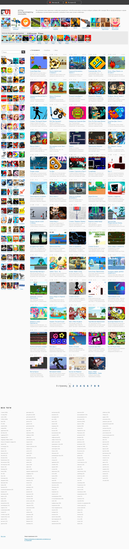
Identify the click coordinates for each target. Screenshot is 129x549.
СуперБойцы (92, 171)
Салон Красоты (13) (82, 462)
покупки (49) (55, 510)
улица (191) (105, 426)
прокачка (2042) (81, 421)
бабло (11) (3, 448)
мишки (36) (54, 423)
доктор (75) (29, 421)
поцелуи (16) (55, 514)
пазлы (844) (54, 476)
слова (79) (79, 478)
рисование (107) (81, 444)
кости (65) (28, 485)
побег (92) (54, 500)
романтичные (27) (81, 448)
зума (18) (28, 455)
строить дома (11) (81, 505)
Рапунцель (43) (81, 432)
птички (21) (80, 428)
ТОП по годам (32, 33)
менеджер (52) (55, 417)
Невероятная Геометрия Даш (77, 121)
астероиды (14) (4, 446)
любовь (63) (29, 512)
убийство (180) (106, 412)
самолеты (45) (80, 464)
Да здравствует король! (37, 246)
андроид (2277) (4, 435)
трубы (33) (79, 523)
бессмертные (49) (5, 464)
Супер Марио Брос (35, 71)
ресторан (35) (80, 439)
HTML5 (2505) (4, 419)
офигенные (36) (55, 471)
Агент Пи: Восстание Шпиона (96, 121)
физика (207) (106, 444)
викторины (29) (4, 494)
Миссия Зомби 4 (34, 146)
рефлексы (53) (80, 441)
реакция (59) (80, 437)
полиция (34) (55, 512)
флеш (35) (105, 446)
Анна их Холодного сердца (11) (8, 441)
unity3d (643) (4, 426)
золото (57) (29, 451)
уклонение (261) (106, 419)
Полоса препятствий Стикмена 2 (55, 72)
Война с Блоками (74, 346)
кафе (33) (28, 466)
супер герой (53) (81, 507)
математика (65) (56, 412)
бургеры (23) (4, 487)
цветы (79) (105, 462)
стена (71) (79, 496)
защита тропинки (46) (31, 446)
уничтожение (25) (107, 432)
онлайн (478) (55, 464)
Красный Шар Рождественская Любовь (115, 222)
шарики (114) (106, 469)
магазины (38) (29, 514)
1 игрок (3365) (4, 412)
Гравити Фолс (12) (5, 516)
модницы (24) (55, 426)
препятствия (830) (56, 516)
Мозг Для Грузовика (55, 121)
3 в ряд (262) (4, 414)
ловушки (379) (29, 505)
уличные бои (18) (107, 428)
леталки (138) (29, 498)
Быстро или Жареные (75, 371)
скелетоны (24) (81, 476)
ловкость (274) (29, 503)
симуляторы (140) (81, 471)
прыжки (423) (80, 426)
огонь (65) (54, 457)
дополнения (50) (30, 426)
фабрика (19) (106, 437)
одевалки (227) (55, 462)
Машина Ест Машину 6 (95, 96)
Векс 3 (110, 171)
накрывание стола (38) (57, 444)
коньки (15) (29, 482)
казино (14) (29, 460)
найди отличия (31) (56, 439)
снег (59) (79, 480)
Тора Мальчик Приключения (96, 321)
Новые (41, 33)
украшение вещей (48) (108, 423)
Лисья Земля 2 (54, 196)
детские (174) (4, 521)
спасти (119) (80, 489)
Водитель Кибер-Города (95, 221)
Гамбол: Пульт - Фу (55, 271)
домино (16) (29, 423)
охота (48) (54, 473)
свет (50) (79, 466)
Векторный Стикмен (55, 371)
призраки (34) (55, 521)
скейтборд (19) (80, 473)
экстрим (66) (106, 480)
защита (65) (29, 444)
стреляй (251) (80, 500)
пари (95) (54, 480)
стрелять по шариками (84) (83, 503)
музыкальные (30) (56, 432)
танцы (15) (79, 512)
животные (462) (30, 432)
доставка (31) (29, 428)
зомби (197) (29, 453)
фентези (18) (106, 441)
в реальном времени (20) (7, 489)
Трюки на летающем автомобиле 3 (75, 197)
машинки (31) (55, 414)
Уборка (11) (105, 414)
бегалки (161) (4, 457)
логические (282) (30, 507)
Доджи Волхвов (93, 196)
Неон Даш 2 (53, 346)
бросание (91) (4, 482)
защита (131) (29, 441)
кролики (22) (29, 491)
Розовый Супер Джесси (75, 96)
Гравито (71, 146)
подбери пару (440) (56, 503)
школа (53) (105, 476)
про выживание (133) (82, 414)
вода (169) (3, 498)
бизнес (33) (3, 466)
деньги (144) (4, 519)
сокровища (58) (81, 482)
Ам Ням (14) (4, 432)
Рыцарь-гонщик (34, 171)
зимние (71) (29, 448)
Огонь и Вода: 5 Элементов (116, 246)
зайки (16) (28, 437)
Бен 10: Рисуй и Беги (114, 346)
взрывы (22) (4, 491)
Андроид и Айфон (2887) (7, 439)
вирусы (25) (4, 496)
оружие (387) (55, 466)
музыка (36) (55, 430)
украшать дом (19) (107, 421)
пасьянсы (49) (55, 485)
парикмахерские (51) (57, 482)
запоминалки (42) (30, 439)
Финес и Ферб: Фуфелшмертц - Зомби (95, 372)
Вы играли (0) (72, 2)
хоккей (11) (105, 460)
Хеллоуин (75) (106, 455)
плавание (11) (55, 491)
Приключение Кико (55, 246)
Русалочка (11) (80, 451)
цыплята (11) (106, 466)
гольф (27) (3, 512)
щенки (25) (105, 478)
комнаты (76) (29, 480)
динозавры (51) (30, 412)
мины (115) (54, 421)
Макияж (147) (29, 521)
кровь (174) (29, 489)
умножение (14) (106, 430)
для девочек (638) (30, 414)
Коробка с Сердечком (114, 196)
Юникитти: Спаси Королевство (35, 322)
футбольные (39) (107, 453)
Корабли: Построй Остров (57, 321)
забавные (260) (30, 435)
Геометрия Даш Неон (94, 346)
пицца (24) (54, 489)
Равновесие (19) (81, 430)
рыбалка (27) (80, 453)
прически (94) (80, 412)
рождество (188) (81, 446)
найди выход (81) (56, 437)
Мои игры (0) (55, 2)
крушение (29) (29, 494)
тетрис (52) (80, 521)
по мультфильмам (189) (57, 498)
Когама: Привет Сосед (75, 271)
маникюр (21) (29, 523)
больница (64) (4, 478)
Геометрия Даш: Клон (94, 71)
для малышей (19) (30, 417)
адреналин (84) (4, 430)
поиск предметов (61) (57, 507)
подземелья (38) (56, 505)
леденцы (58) (29, 496)
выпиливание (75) (5, 505)
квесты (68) (29, 469)
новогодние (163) (56, 448)
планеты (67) (55, 494)
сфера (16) (80, 510)
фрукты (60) (106, 448)
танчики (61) (80, 514)
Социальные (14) (81, 485)
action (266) (3, 417)
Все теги (3, 536)
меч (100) (54, 419)
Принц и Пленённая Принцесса (55, 97)
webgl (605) (3, 428)
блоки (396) (3, 471)
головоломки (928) (5, 510)
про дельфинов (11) (82, 417)
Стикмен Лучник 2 (74, 296)
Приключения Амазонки (95, 146)
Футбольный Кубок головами (38, 346)
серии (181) (80, 469)
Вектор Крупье (34, 371)
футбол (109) (106, 451)
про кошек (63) (80, 419)
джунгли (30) (4, 523)
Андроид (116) (4, 437)
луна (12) (28, 510)
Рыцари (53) (80, 457)
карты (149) (29, 464)
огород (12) (54, 460)
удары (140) (105, 417)
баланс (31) (4, 451)
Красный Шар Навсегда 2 (37, 271)
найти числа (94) (56, 441)
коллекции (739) (30, 478)
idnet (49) (3, 421)
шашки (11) (105, 473)
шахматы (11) (106, 471)
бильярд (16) (4, 469)
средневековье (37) (82, 494)
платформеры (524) (56, 496)
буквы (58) (3, 485)
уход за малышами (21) (108, 435)
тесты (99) (79, 519)
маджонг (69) (29, 516)
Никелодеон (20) (56, 446)
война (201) (4, 500)
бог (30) (3, 473)
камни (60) (28, 462)
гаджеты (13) (4, 507)
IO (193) (3, 423)
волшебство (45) (5, 503)
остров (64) (54, 469)
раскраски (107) (81, 435)
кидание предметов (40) (32, 471)
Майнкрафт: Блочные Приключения (36, 297)
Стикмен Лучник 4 (93, 246)
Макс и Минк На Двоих (75, 321)
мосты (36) (54, 428)
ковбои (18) (29, 476)
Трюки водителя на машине (38, 196)
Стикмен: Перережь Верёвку (77, 221)
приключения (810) (56, 523)
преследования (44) (56, 519)
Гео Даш (52, 171)
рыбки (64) (79, 455)
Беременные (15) (5, 460)
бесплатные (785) (5, 462)
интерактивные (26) (31, 457)
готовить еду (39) (5, 514)
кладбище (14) (29, 473)
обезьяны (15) (55, 453)
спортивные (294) (81, 491)
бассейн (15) (4, 455)
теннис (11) (80, 516)
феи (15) (105, 439)
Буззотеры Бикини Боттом (115, 321)
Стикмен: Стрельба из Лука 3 (77, 171)
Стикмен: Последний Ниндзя (38, 121)
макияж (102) (29, 519)
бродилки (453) (4, 480)
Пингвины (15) (55, 487)
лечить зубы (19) (30, 500)
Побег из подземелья (75, 246)
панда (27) (54, 478)
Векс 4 (90, 296)
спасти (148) (80, 487)
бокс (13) (3, 476)
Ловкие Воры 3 (54, 221)
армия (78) (3, 444)
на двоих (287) (55, 435)
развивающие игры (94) (57, 455)
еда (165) (28, 430)
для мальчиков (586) (31, 419)
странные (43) (80, 498)
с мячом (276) (80, 460)
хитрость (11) (106, 457)
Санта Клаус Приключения (96, 271)
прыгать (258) (80, 423)
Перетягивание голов (114, 296)
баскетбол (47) (4, 453)
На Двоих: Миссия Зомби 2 (115, 96)
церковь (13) (106, 464)
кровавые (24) (29, 487)
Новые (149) (55, 451)
